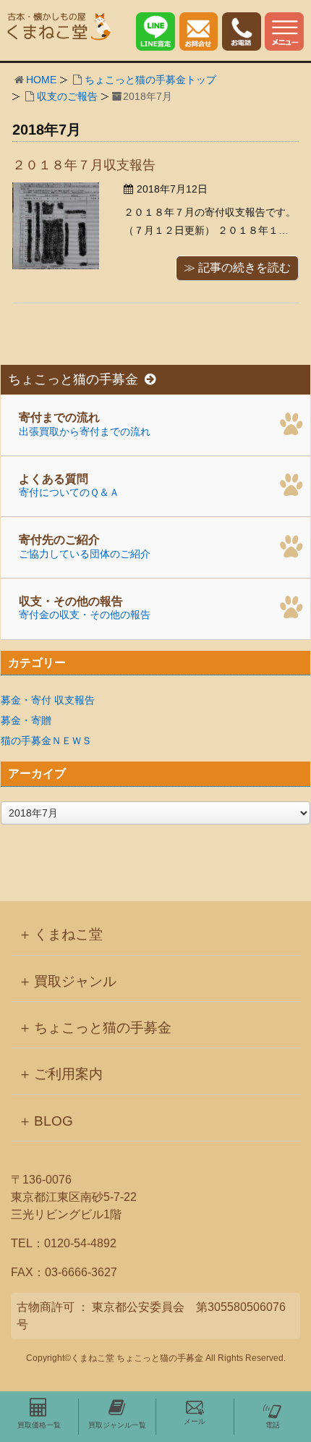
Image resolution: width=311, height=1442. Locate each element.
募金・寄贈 (26, 720)
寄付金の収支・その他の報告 (84, 608)
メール (194, 1421)
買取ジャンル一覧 (117, 1425)
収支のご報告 (67, 96)
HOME (41, 79)
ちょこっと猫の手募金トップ (150, 79)
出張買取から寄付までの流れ (84, 424)
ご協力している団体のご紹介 (84, 547)
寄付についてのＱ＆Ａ (69, 486)
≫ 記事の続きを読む (237, 267)
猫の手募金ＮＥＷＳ (46, 740)
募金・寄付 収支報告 (48, 700)
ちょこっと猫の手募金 (73, 380)
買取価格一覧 (39, 1425)
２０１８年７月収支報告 (84, 165)
